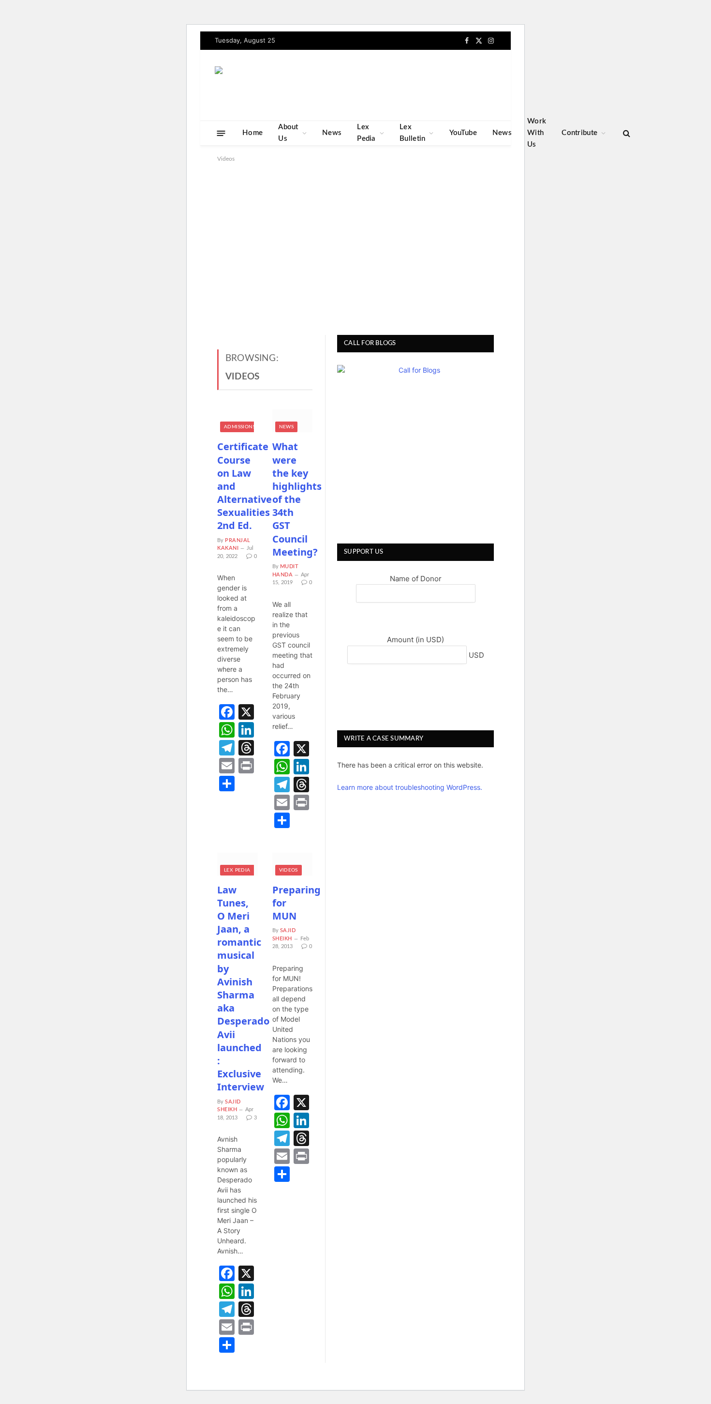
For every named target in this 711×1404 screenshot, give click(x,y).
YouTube (463, 132)
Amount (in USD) (415, 639)
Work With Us (536, 133)
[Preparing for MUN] (292, 864)
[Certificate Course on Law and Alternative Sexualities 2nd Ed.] (237, 420)
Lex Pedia (366, 132)
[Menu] (221, 133)
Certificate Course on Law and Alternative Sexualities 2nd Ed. (237, 486)
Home (252, 132)
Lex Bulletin (412, 132)
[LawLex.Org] (275, 85)
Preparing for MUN (292, 902)
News (331, 132)
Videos (288, 870)
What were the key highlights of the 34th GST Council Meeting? (292, 499)
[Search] (625, 133)
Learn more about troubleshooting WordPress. (409, 787)
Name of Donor (416, 578)
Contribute (579, 132)
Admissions (239, 426)
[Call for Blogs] (415, 443)
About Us (288, 132)
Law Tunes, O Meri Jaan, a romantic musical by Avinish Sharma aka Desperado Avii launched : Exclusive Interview (237, 988)
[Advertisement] (355, 247)
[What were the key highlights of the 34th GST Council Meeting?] (292, 420)
